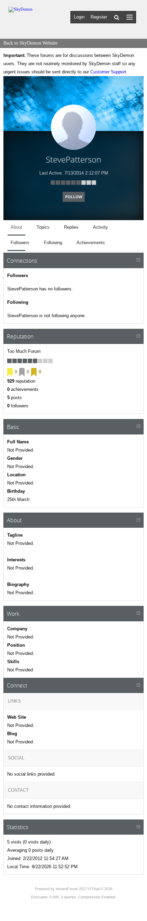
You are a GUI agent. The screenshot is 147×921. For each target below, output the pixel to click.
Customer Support (108, 71)
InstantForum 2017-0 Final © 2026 (84, 889)
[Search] (116, 17)
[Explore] (129, 17)
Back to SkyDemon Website (30, 43)
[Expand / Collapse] (138, 260)
